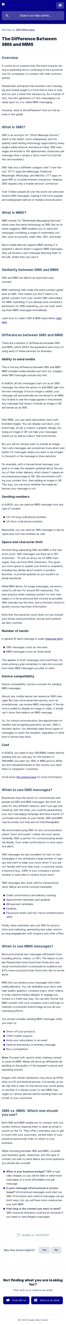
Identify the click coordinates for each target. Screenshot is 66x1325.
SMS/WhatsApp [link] (25, 29)
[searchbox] (33, 15)
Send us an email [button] (49, 1300)
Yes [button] (44, 1249)
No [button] (56, 1249)
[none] (16, 5)
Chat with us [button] (19, 1300)
